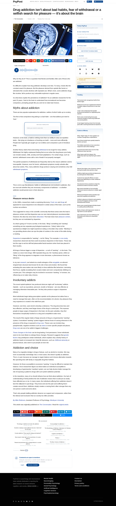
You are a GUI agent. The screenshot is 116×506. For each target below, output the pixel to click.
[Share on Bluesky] (70, 60)
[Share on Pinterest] (42, 60)
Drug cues (16, 328)
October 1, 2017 (31, 19)
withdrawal (43, 150)
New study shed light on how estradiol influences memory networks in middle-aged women (89, 190)
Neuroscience (69, 1)
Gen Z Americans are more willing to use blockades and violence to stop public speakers (88, 216)
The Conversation (18, 19)
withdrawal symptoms (20, 169)
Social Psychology (46, 1)
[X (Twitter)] (86, 69)
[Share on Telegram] (49, 60)
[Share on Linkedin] (45, 60)
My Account (99, 1)
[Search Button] (84, 1)
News (18, 5)
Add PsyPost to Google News (89, 51)
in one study (63, 238)
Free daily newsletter (43, 124)
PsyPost (17, 1)
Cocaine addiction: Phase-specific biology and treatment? (28, 433)
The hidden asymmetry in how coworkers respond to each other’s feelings (88, 145)
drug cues (40, 323)
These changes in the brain (22, 332)
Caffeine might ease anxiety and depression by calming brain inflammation (89, 174)
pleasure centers (64, 217)
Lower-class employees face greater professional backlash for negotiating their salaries (88, 112)
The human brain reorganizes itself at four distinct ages (88, 100)
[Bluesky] (92, 69)
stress (44, 325)
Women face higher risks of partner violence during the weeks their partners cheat (89, 169)
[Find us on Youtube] (26, 501)
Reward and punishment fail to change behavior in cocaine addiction (28, 443)
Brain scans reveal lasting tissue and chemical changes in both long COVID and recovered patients (88, 118)
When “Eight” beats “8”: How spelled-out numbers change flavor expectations (88, 136)
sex (56, 202)
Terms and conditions (82, 486)
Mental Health (34, 1)
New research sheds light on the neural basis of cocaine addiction (28, 438)
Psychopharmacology (51, 493)
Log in (22, 465)
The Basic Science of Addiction (57, 442)
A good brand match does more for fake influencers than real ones (88, 150)
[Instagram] (86, 73)
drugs (63, 202)
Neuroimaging (48, 481)
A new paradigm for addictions (57, 424)
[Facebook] (80, 69)
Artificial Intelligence (51, 488)
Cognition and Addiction (57, 433)
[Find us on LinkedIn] (18, 501)
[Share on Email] (27, 60)
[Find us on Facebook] (13, 501)
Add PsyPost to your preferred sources (42, 179)
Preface (57, 437)
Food (52, 202)
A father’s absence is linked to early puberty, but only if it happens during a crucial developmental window (89, 201)
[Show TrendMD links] (71, 450)
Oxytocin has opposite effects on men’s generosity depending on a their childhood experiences (88, 179)
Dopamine (16, 238)
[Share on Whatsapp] (38, 60)
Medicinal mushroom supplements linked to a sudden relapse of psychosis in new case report (89, 106)
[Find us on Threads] (29, 501)
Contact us (78, 478)
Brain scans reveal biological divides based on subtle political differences (88, 206)
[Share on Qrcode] (31, 60)
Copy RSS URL (89, 61)
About (76, 1)
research (23, 262)
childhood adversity (61, 340)
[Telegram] (98, 73)
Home (14, 5)
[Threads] (80, 73)
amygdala (56, 262)
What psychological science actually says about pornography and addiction (88, 195)
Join (90, 1)
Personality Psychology (52, 483)
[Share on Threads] (66, 60)
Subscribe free (89, 41)
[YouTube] (92, 73)
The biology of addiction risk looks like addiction (28, 424)
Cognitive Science (58, 1)
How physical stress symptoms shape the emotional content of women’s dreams (88, 184)
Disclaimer (78, 481)
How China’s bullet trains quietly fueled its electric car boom (88, 141)
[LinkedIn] (98, 69)
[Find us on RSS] (24, 501)
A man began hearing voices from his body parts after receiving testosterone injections (89, 123)
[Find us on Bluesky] (32, 501)
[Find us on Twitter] (16, 501)
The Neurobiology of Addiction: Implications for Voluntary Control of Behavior (58, 429)
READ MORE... (33, 486)
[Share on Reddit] (34, 60)
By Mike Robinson (19, 400)
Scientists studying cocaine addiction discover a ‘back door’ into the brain (28, 428)
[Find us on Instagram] (21, 501)
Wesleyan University (57, 400)
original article (63, 404)
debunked (40, 217)
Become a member (33, 465)
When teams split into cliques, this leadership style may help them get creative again (89, 156)
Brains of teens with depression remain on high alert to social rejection (88, 210)
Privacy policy (79, 483)
